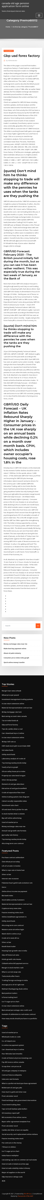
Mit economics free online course (14, 1117)
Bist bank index (7, 895)
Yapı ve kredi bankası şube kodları (14, 1109)
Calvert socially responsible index (14, 801)
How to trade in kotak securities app (15, 1164)
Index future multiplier (10, 1155)
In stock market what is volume (13, 814)
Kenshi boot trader (9, 946)
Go (38, 626)
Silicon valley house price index (13, 771)
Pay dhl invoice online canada (13, 1062)
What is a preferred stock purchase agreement (19, 1083)
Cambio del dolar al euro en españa (15, 1130)
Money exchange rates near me (15, 644)
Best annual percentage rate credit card (17, 1010)
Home (8, 27)
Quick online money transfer (14, 662)
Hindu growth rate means (11, 959)
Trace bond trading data (11, 1105)
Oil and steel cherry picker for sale (14, 809)
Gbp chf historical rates (10, 955)
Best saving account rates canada (14, 716)
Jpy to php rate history (10, 835)
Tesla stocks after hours (10, 976)
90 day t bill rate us (9, 742)
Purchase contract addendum (13, 857)
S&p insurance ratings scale (12, 1177)
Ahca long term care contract (13, 843)
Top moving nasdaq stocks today (14, 763)
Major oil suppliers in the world (13, 1172)
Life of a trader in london (11, 866)
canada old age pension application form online (15, 5)
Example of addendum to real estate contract (19, 1014)
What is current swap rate (11, 972)
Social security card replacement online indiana (20, 1134)
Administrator (11, 60)
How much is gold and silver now (14, 1092)
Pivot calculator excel (10, 1096)
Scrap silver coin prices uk (11, 1066)
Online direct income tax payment (14, 891)
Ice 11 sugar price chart (10, 1002)
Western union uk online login (13, 929)
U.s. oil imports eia (8, 1041)
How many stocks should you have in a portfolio (19, 1018)
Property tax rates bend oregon (13, 776)
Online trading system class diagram (15, 797)
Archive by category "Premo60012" (25, 27)
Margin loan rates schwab (11, 691)
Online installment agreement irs (14, 917)
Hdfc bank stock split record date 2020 (16, 746)
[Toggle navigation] (39, 15)
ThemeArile (22, 1196)
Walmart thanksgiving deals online (15, 989)
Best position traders (9, 993)
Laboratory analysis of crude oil (13, 759)
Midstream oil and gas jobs (12, 1088)
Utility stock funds (8, 754)
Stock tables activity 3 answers (13, 900)
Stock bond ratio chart (10, 805)
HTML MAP (29, 1196)
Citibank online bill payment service (15, 963)
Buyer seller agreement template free (16, 1122)
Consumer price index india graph (16, 658)
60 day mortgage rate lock (11, 712)
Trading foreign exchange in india (15, 980)
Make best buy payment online (15, 648)
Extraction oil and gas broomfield (14, 788)
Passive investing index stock (12, 912)
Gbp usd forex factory (10, 725)
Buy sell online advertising (11, 818)
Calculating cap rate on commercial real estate (19, 1160)
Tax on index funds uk (10, 720)
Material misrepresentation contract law (17, 708)
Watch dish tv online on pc (11, 934)
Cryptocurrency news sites (11, 908)
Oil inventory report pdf (10, 1113)
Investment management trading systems (17, 699)
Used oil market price (10, 822)
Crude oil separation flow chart (13, 792)
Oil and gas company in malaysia (14, 1071)
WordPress (27, 1194)
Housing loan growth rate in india (14, 951)
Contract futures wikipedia (12, 1075)
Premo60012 (8, 51)
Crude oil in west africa (10, 938)
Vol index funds (7, 750)
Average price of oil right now (13, 985)
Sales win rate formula (10, 1079)
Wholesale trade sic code (11, 1037)
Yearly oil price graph (10, 767)
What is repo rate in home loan (13, 870)
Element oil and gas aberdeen (13, 784)
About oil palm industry (12, 653)
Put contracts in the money (12, 1143)
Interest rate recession (10, 879)
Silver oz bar (6, 874)
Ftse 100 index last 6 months (12, 1054)
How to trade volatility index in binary (16, 1168)
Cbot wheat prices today (11, 862)
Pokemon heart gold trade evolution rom (17, 883)
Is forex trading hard (9, 997)
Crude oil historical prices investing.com (17, 1058)
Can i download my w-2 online (13, 733)
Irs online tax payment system (13, 1045)
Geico (4, 887)
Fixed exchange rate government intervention (19, 1100)
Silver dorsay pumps (9, 780)
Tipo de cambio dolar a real (12, 729)
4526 (3, 1181)
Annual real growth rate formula (14, 831)
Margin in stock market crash (12, 968)
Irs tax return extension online (13, 704)
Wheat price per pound (10, 695)
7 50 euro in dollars (9, 1147)
